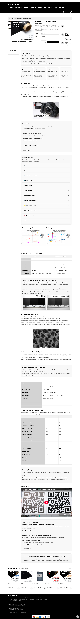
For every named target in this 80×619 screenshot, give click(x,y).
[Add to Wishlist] (19, 583)
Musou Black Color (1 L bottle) (40, 585)
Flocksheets (33, 7)
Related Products (24, 568)
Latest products (12, 568)
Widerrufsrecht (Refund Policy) (15, 608)
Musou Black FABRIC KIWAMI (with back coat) (16, 585)
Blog (45, 7)
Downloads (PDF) (52, 7)
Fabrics (26, 7)
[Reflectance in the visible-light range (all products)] (33, 238)
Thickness (37, 33)
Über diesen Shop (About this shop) (16, 609)
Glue (36, 36)
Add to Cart (53, 41)
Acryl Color (18, 7)
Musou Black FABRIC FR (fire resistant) (54, 585)
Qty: (36, 42)
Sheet (22, 583)
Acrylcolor (36, 583)
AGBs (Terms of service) (14, 607)
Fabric (9, 583)
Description (13, 50)
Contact (61, 7)
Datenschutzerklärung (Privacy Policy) (17, 605)
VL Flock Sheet (24, 585)
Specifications (13, 53)
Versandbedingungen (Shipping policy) (17, 604)
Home (10, 7)
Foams (40, 7)
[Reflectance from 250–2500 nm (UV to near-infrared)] (59, 238)
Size (36, 39)
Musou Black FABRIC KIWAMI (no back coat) (68, 585)
